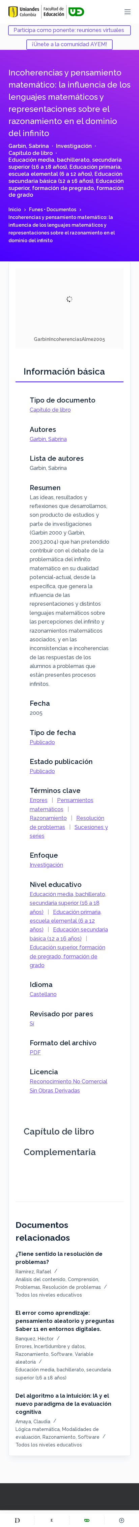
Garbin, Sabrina (28, 146)
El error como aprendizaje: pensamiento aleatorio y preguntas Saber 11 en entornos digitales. (65, 1321)
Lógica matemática (38, 1429)
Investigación (74, 146)
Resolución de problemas (72, 1287)
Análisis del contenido (40, 1279)
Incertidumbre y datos (59, 1346)
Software (62, 1354)
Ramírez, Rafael (33, 1271)
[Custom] (17, 1520)
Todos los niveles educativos (49, 1295)
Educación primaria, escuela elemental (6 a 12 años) (65, 170)
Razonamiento (48, 818)
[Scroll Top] (122, 1520)
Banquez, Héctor (35, 1338)
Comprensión (83, 1279)
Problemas (28, 1287)
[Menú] (127, 12)
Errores (39, 800)
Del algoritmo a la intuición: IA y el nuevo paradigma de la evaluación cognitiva (63, 1404)
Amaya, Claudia (33, 1421)
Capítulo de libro (30, 153)
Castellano (43, 994)
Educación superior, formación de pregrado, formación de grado (66, 188)
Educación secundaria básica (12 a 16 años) (65, 177)
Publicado (42, 742)
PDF (35, 1052)
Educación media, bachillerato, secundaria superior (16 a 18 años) (65, 163)
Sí (32, 1023)
